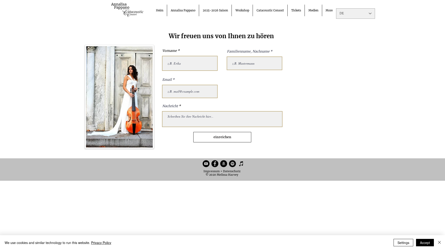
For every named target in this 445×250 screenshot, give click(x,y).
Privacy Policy (101, 242)
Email (167, 79)
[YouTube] (206, 163)
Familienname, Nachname (248, 51)
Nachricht (170, 106)
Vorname (169, 50)
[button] (313, 10)
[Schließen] (439, 242)
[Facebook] (214, 163)
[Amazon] (223, 163)
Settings (403, 242)
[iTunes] (241, 163)
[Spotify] (232, 163)
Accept (425, 242)
